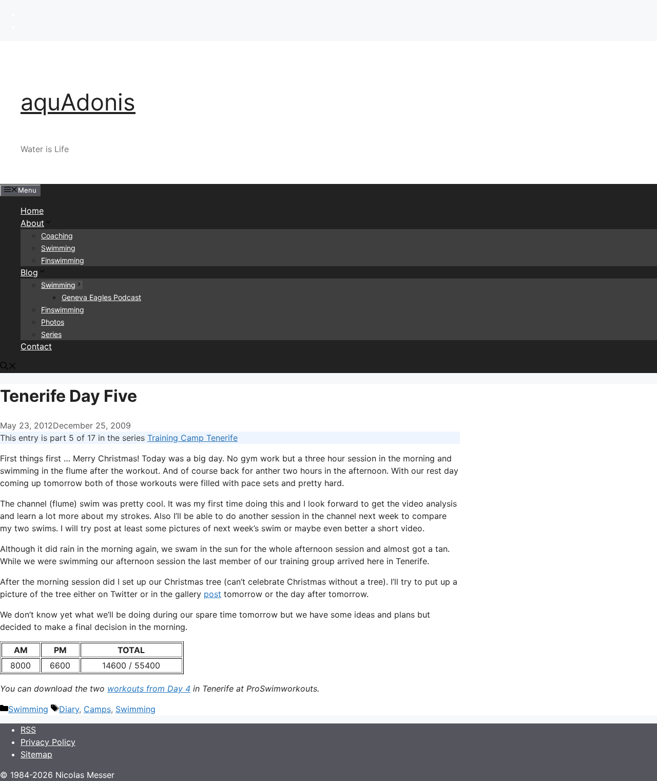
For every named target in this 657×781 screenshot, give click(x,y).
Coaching (57, 235)
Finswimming (62, 260)
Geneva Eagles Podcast (101, 297)
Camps (97, 709)
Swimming (58, 248)
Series (51, 334)
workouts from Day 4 (148, 688)
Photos (52, 322)
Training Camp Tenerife (192, 438)
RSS (28, 729)
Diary (69, 709)
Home (32, 211)
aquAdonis (78, 102)
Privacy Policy (48, 742)
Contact (36, 346)
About (32, 223)
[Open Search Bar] (8, 367)
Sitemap (36, 754)
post (212, 594)
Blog (29, 272)
